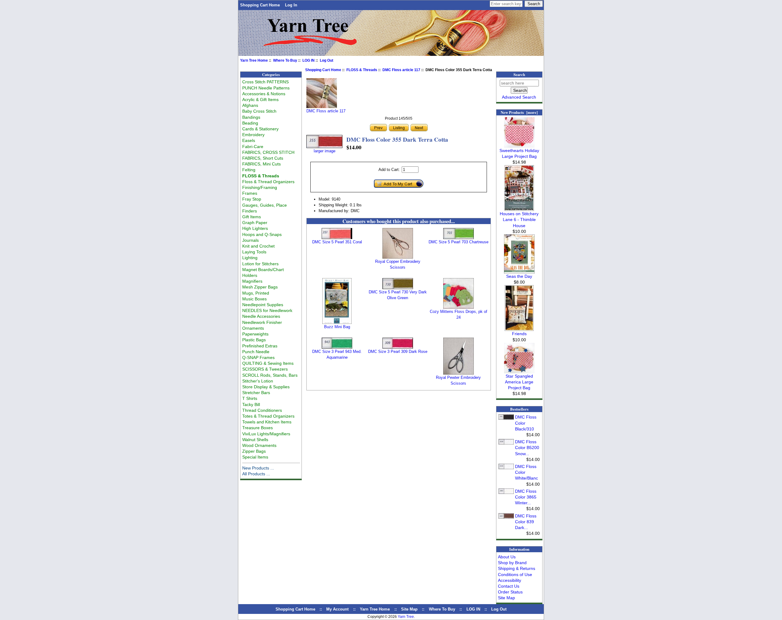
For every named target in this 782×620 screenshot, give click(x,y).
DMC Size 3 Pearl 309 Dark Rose (397, 351)
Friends (519, 333)
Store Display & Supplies (266, 386)
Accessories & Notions (263, 93)
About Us (507, 556)
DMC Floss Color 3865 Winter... (525, 497)
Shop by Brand (512, 562)
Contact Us (508, 586)
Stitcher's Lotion (257, 381)
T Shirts (249, 398)
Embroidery (253, 134)
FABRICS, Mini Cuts (261, 163)
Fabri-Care (252, 146)
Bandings (251, 117)
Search (519, 74)
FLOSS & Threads (361, 70)
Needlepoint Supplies (262, 304)
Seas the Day (519, 276)
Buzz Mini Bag (337, 327)
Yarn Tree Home (254, 60)
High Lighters (255, 228)
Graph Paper (254, 222)
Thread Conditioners (262, 410)
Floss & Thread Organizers (268, 181)
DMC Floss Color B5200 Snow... (527, 447)
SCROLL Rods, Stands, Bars (270, 375)
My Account (337, 609)
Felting (248, 169)
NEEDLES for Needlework (267, 310)
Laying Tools (254, 251)
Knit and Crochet (258, 246)
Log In (291, 5)
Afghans (250, 105)
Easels (248, 140)
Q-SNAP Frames (258, 357)
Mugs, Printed (255, 293)
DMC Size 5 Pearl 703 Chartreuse (458, 242)
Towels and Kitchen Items (266, 421)
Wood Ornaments (259, 445)
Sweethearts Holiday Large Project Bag (519, 153)
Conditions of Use (515, 574)
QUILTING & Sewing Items (268, 363)
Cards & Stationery (260, 128)
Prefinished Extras (259, 345)
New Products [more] (519, 112)
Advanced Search (519, 97)
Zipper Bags (254, 451)
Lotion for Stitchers (260, 263)
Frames (249, 193)
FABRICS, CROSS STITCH (268, 152)
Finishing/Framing (259, 187)
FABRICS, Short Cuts (262, 158)
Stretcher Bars (256, 392)
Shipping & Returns (516, 568)
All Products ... (256, 473)
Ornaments (253, 328)
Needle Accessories (261, 316)
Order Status (510, 591)
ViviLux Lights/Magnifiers (266, 433)
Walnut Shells (255, 439)
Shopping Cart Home (260, 5)
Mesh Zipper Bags (260, 287)
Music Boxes (254, 298)
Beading (250, 123)
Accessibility (509, 580)
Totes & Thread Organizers (268, 416)
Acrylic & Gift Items (260, 99)
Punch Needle (255, 351)
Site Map (506, 597)
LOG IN (308, 60)
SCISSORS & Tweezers (265, 369)
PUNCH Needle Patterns (266, 87)
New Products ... (258, 468)
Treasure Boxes (257, 427)
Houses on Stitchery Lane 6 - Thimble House (519, 219)
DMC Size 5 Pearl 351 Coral (337, 242)
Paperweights (255, 334)
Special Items (255, 457)
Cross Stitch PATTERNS (265, 81)
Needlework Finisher (262, 322)
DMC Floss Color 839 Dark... (525, 521)
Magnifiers (252, 281)
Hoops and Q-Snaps (262, 234)
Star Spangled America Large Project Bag (519, 382)
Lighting (250, 257)
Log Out (326, 60)
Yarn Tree (406, 616)
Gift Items (251, 216)
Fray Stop (251, 199)
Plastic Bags (254, 339)
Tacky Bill (251, 404)
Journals (250, 240)
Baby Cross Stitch (259, 111)
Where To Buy (285, 60)
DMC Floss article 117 (401, 70)
